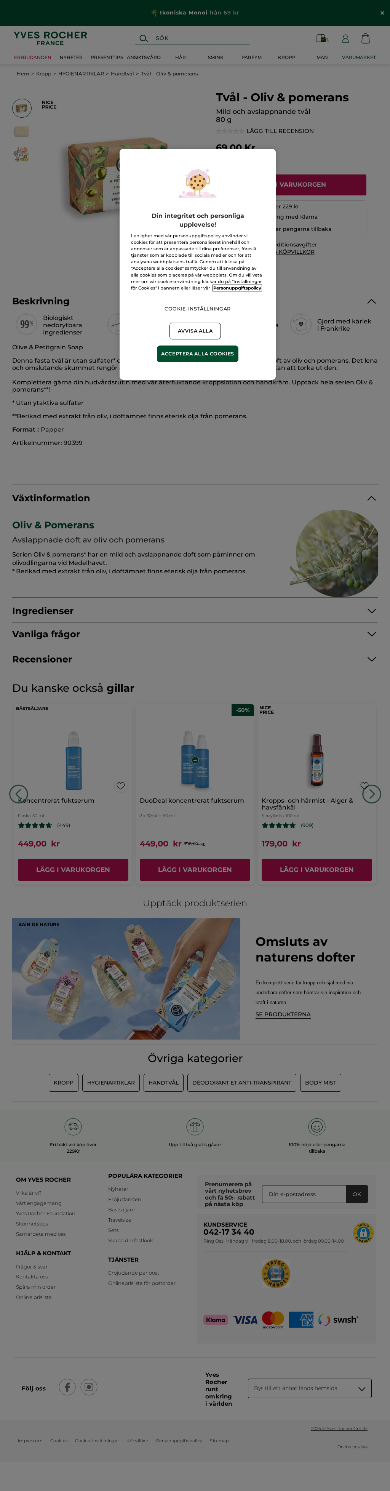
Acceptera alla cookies (197, 354)
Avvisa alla (195, 331)
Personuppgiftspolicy (237, 288)
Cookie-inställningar (198, 309)
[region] (198, 264)
